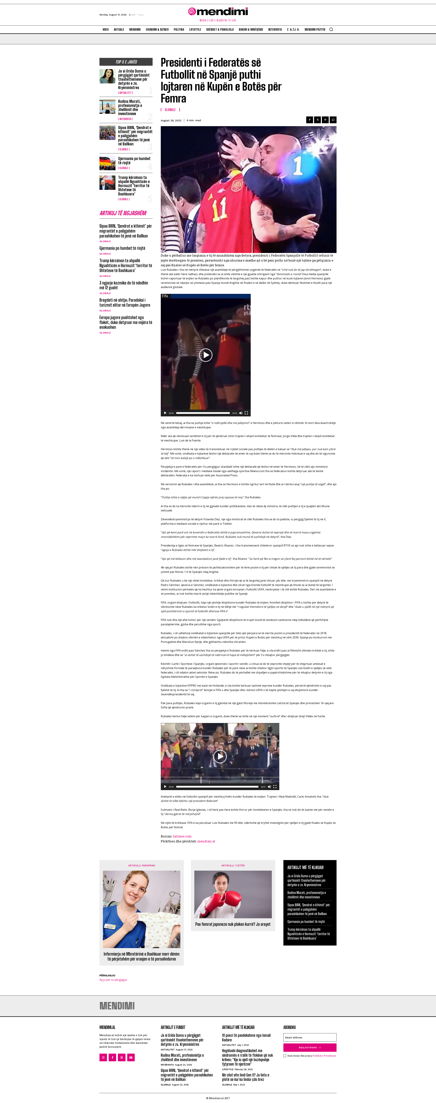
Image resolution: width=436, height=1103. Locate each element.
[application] (206, 355)
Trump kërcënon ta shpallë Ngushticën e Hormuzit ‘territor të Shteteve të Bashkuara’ (134, 185)
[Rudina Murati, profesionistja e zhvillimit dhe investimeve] (107, 106)
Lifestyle (227, 1069)
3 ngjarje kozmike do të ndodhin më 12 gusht (123, 285)
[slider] (203, 413)
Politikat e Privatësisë (324, 1055)
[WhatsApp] (333, 119)
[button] (331, 29)
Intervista (125, 119)
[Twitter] (317, 119)
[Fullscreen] (246, 413)
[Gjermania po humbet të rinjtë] (107, 163)
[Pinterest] (325, 119)
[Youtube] (131, 1057)
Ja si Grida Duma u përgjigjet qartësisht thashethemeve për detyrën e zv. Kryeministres (134, 79)
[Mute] (241, 413)
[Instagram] (103, 1057)
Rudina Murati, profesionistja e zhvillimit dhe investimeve (130, 107)
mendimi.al (206, 841)
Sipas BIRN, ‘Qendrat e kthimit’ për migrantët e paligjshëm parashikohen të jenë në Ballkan (135, 135)
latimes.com (182, 836)
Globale (123, 149)
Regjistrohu (308, 1047)
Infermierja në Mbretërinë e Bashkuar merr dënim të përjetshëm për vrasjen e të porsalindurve (142, 956)
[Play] (165, 413)
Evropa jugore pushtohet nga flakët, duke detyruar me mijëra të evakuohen (125, 322)
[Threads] (121, 1057)
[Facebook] (309, 119)
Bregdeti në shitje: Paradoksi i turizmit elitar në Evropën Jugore (124, 302)
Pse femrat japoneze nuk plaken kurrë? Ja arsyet (233, 924)
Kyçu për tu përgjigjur (113, 980)
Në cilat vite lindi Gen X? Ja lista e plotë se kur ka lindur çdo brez (245, 1077)
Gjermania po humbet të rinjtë (134, 160)
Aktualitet (125, 92)
